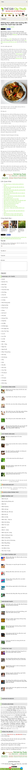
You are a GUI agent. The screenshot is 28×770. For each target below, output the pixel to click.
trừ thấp (16, 728)
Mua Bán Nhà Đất (8, 484)
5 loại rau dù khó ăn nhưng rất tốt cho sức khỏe (15, 641)
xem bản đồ (17, 749)
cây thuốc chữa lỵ (16, 711)
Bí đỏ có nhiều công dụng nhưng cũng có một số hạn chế (16, 619)
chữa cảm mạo (13, 709)
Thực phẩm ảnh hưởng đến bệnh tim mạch (12, 238)
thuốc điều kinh (7, 728)
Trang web (3, 255)
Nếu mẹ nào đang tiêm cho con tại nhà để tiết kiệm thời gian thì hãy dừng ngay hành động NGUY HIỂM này (16, 427)
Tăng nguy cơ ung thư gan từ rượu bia (16, 564)
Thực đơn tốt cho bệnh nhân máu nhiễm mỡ (13, 215)
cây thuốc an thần (7, 711)
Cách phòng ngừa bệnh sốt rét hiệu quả (16, 586)
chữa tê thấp (11, 710)
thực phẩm (9, 39)
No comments (11, 26)
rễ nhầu (5, 718)
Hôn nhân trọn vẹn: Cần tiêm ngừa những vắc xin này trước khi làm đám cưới (16, 412)
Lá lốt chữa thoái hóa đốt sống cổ (14, 458)
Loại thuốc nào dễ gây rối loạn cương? (16, 396)
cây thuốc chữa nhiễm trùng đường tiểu (11, 712)
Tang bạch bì (12, 719)
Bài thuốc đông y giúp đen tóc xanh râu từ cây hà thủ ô (16, 466)
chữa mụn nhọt (3, 710)
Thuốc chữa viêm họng (12, 726)
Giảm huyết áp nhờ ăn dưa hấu (10, 206)
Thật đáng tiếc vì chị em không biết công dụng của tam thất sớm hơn (16, 473)
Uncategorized (4, 26)
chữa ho (23, 709)
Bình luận (3, 260)
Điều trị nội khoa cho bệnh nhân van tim (12, 201)
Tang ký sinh (13, 720)
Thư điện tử (3, 250)
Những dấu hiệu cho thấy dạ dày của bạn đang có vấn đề (16, 558)
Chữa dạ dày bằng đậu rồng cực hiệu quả (16, 593)
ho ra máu (22, 715)
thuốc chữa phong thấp (6, 725)
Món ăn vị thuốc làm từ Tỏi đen (14, 436)
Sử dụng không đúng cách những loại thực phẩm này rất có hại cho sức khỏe (16, 659)
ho (17, 715)
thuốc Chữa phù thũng (17, 725)
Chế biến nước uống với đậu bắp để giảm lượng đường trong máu (16, 605)
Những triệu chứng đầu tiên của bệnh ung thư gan (15, 579)
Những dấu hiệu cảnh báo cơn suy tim (16, 571)
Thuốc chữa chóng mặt (8, 722)
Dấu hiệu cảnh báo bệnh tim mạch (11, 203)
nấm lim (23, 717)
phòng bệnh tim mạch (15, 237)
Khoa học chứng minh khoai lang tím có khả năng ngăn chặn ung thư (16, 652)
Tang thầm (22, 720)
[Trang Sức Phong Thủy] (14, 179)
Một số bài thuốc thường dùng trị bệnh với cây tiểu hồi (16, 626)
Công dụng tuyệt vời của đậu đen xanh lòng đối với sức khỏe (16, 634)
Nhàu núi (12, 717)
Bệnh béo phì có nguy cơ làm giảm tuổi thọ (13, 213)
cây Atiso (18, 710)
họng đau (4, 717)
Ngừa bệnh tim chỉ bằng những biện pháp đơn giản (15, 200)
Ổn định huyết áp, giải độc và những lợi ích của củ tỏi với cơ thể (16, 451)
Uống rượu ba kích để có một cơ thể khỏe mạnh (16, 444)
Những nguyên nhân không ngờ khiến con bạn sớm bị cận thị (16, 673)
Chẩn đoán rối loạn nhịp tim (10, 204)
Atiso (2, 707)
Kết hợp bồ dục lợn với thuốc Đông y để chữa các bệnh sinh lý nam (16, 612)
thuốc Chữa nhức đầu (14, 723)
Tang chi (20, 719)
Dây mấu (13, 715)
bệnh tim (15, 34)
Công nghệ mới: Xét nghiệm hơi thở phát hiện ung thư (16, 688)
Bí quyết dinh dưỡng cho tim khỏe (11, 198)
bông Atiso (6, 707)
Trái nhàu (13, 728)
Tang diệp (4, 720)
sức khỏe (22, 237)
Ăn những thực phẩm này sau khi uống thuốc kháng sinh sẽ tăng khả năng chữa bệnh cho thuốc (16, 681)
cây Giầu (22, 710)
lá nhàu (9, 717)
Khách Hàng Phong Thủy (11, 492)
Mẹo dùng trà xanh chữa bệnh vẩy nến (16, 418)
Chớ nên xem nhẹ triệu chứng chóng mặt (16, 404)
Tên (2, 246)
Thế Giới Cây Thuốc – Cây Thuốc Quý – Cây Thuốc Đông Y (15, 764)
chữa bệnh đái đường (17, 707)
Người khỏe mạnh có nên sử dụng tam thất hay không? (16, 666)
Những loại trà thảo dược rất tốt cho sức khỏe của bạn (16, 390)
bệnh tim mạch (19, 53)
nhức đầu (18, 717)
